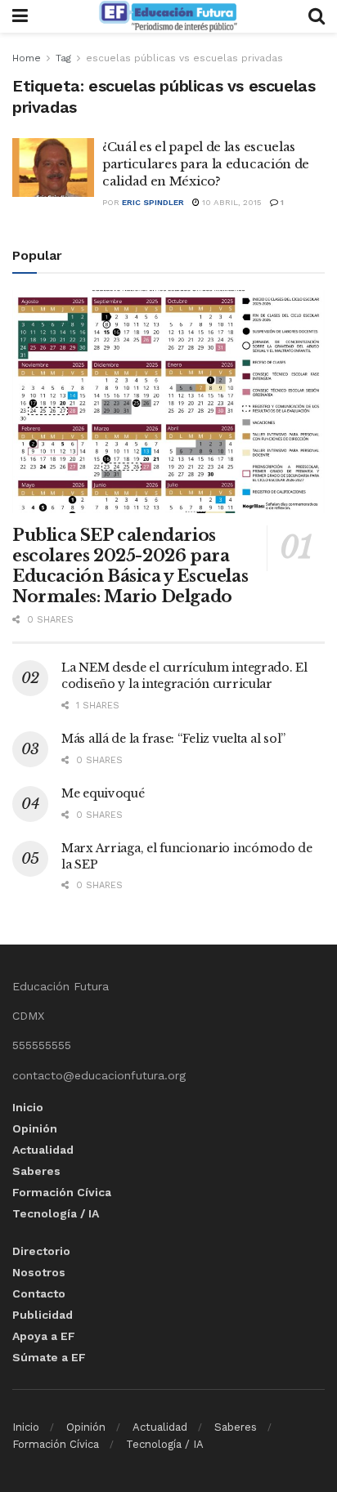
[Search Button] (316, 16)
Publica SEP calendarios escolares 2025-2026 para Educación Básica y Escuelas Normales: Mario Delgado (130, 565)
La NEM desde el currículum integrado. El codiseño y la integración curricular (184, 675)
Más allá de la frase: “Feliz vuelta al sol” (173, 738)
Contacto (38, 1293)
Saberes (36, 1170)
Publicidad (42, 1314)
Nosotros (38, 1272)
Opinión (34, 1128)
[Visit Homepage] (168, 16)
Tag (63, 58)
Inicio (27, 1107)
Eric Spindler (153, 202)
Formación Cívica (61, 1192)
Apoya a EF (43, 1335)
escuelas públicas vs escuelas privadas (184, 58)
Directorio (41, 1250)
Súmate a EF (49, 1357)
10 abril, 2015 (231, 202)
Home (26, 58)
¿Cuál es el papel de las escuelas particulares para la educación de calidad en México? (205, 164)
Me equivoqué (103, 793)
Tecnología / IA (55, 1213)
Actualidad (43, 1149)
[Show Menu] (20, 16)
